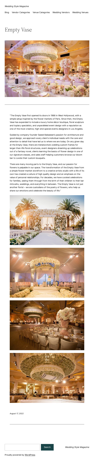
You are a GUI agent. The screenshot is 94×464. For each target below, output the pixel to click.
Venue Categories (41, 12)
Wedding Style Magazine (17, 6)
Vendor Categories (21, 12)
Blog (7, 12)
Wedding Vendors (61, 12)
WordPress (30, 455)
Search (47, 447)
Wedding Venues (80, 12)
